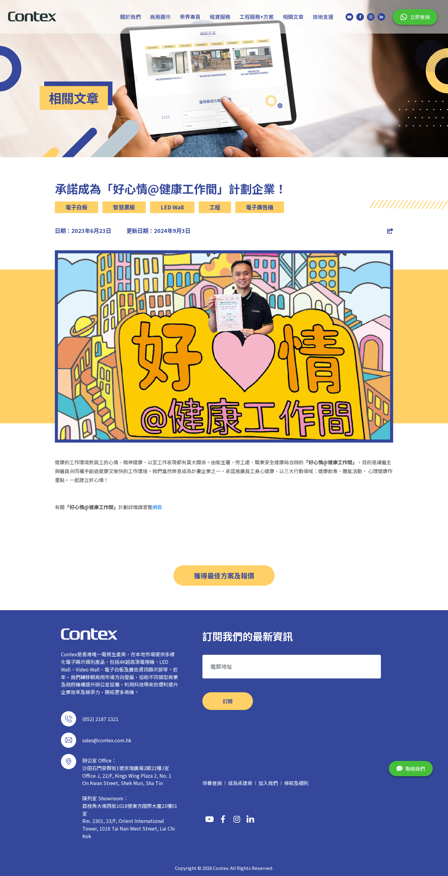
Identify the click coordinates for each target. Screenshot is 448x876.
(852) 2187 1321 (100, 718)
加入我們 (268, 783)
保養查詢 (212, 783)
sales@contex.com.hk (106, 740)
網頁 (157, 507)
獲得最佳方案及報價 (224, 575)
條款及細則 (296, 783)
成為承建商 (240, 783)
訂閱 (228, 701)
